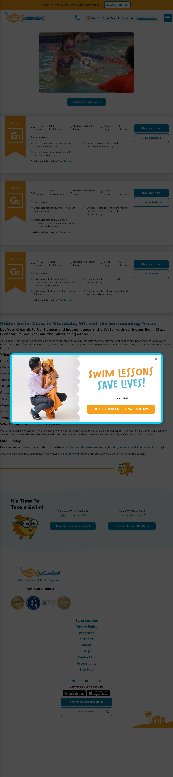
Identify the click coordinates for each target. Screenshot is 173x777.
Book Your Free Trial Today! (121, 409)
